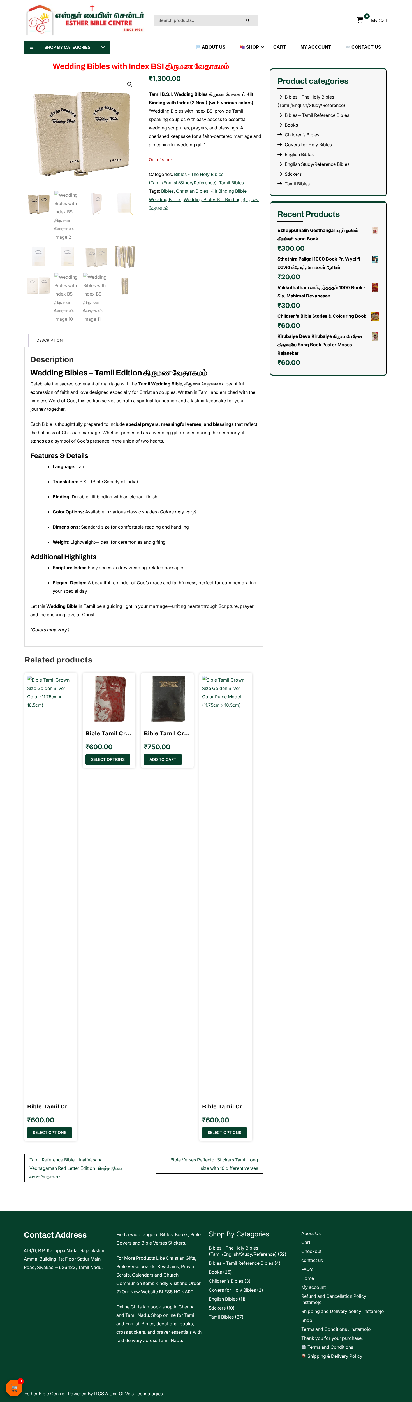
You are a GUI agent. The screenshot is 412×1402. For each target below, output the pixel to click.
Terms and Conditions (329, 1347)
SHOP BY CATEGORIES (67, 47)
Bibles (167, 191)
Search (253, 20)
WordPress (375, 1393)
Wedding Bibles (165, 199)
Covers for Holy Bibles (308, 144)
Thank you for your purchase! (332, 1338)
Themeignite (322, 1393)
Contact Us (365, 47)
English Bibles (299, 154)
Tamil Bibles (231, 182)
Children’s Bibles (302, 135)
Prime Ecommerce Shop (276, 1393)
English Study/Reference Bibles (317, 164)
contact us (312, 1260)
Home (307, 1278)
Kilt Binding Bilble (228, 191)
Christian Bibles (192, 191)
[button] (130, 84)
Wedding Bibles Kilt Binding (212, 199)
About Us (213, 47)
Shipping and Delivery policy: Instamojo (342, 1311)
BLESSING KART (176, 1291)
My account (315, 47)
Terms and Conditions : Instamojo (336, 1329)
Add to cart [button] (162, 759)
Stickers (293, 174)
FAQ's (307, 1269)
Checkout (311, 1251)
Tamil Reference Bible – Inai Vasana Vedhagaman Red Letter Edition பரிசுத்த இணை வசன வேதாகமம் (77, 1168)
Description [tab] (49, 340)
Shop (252, 47)
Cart (279, 47)
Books (291, 125)
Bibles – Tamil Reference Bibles (317, 115)
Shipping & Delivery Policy (334, 1356)
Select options (49, 1132)
